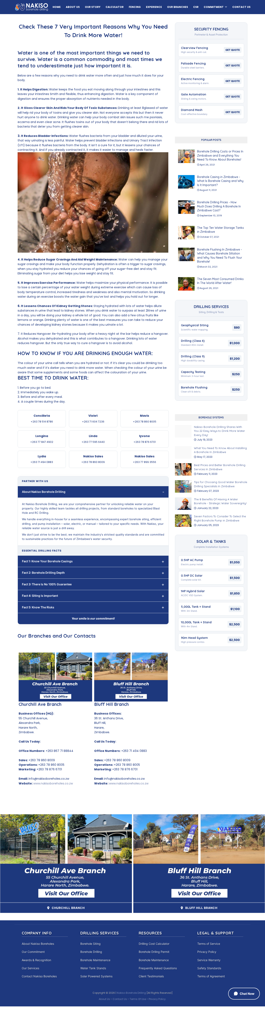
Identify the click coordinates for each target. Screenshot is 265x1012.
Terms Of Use (138, 999)
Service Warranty (208, 960)
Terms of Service (208, 943)
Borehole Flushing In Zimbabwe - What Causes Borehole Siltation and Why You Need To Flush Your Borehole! (219, 256)
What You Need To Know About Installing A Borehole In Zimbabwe (220, 450)
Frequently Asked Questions (158, 968)
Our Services (30, 968)
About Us (104, 999)
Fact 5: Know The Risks (38, 607)
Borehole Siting (90, 943)
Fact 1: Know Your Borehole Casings (47, 561)
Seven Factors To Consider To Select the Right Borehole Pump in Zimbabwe (220, 518)
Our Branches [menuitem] (177, 7)
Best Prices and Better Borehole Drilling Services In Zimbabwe (219, 467)
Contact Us (120, 999)
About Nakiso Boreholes (38, 943)
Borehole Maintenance (95, 960)
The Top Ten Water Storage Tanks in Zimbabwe (220, 230)
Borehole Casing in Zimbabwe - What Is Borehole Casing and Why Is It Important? (220, 181)
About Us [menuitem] (73, 7)
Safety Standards (209, 968)
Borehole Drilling (91, 952)
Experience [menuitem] (154, 7)
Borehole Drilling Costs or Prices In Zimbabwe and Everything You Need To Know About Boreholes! (220, 155)
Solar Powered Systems (96, 976)
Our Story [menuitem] (92, 7)
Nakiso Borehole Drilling (131, 993)
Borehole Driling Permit (154, 952)
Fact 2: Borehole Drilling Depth (43, 572)
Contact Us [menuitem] (241, 7)
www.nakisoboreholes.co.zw (53, 783)
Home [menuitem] (57, 7)
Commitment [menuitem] (214, 7)
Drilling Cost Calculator (154, 943)
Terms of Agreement (211, 976)
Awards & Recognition (36, 960)
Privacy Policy (206, 952)
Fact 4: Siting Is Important (40, 595)
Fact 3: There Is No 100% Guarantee (47, 584)
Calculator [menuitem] (115, 7)
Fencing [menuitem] (135, 7)
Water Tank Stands (93, 968)
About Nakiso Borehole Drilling (43, 491)
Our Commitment (33, 952)
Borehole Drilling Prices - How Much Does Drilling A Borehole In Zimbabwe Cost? (219, 206)
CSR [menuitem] (196, 7)
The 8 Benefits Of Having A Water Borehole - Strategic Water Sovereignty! (220, 501)
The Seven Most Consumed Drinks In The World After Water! (220, 281)
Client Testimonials (151, 976)
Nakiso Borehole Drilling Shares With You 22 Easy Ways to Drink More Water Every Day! (219, 431)
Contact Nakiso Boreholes (39, 976)
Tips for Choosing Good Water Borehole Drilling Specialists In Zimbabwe (220, 484)
